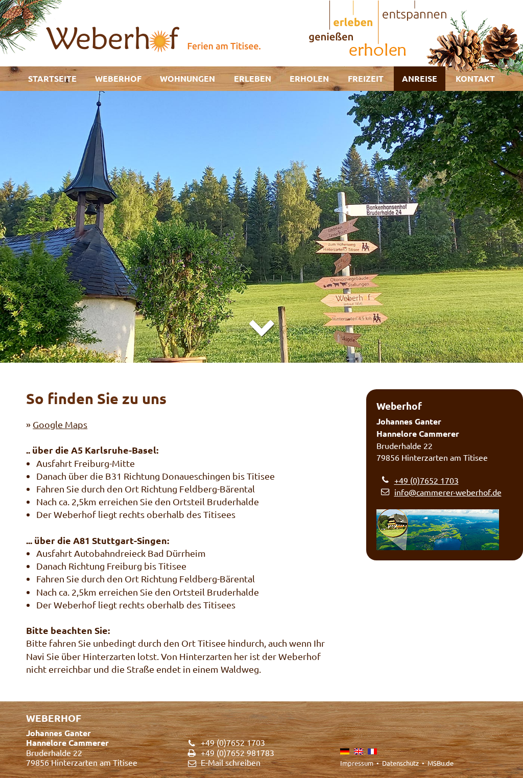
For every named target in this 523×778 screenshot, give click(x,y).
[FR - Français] (372, 751)
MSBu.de (440, 763)
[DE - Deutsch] (344, 751)
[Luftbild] (444, 529)
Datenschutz (400, 763)
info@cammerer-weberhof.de (448, 492)
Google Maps (60, 424)
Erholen (309, 78)
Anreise (419, 78)
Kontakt (475, 78)
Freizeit (366, 78)
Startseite (52, 78)
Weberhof (118, 78)
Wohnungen (187, 78)
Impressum (356, 763)
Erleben (252, 78)
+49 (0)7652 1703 (426, 480)
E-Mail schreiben (230, 762)
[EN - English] (358, 751)
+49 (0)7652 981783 (237, 752)
